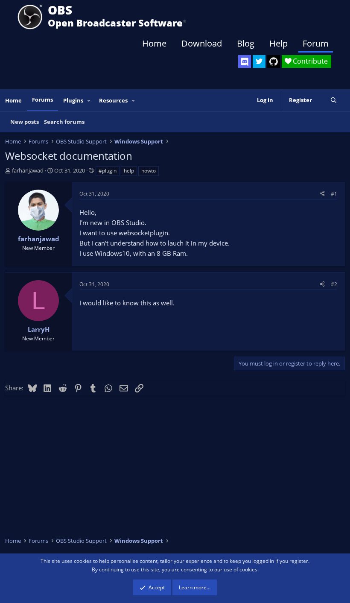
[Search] (333, 100)
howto (148, 170)
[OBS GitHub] (273, 61)
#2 (334, 284)
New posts (24, 122)
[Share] (322, 193)
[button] (89, 100)
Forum (316, 43)
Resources (113, 100)
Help (278, 43)
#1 (334, 193)
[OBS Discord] (244, 61)
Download (201, 43)
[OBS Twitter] (259, 61)
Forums (42, 99)
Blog (245, 43)
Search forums (64, 122)
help (129, 170)
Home (154, 43)
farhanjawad (28, 170)
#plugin (108, 170)
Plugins (73, 100)
